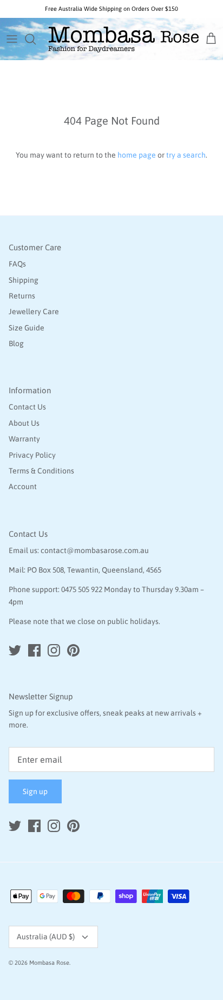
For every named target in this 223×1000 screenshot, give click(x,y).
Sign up (35, 791)
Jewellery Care (34, 311)
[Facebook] (34, 650)
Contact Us (27, 406)
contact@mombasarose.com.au (95, 550)
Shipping (23, 280)
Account (23, 486)
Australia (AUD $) (46, 936)
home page (136, 155)
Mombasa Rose (49, 962)
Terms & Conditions (41, 470)
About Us (24, 423)
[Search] (36, 39)
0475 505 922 (81, 589)
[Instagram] (54, 650)
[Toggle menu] (12, 39)
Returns (22, 295)
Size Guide (26, 327)
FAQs (17, 263)
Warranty (24, 438)
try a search (186, 155)
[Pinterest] (73, 650)
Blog (16, 343)
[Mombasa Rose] (123, 39)
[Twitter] (15, 650)
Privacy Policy (32, 455)
